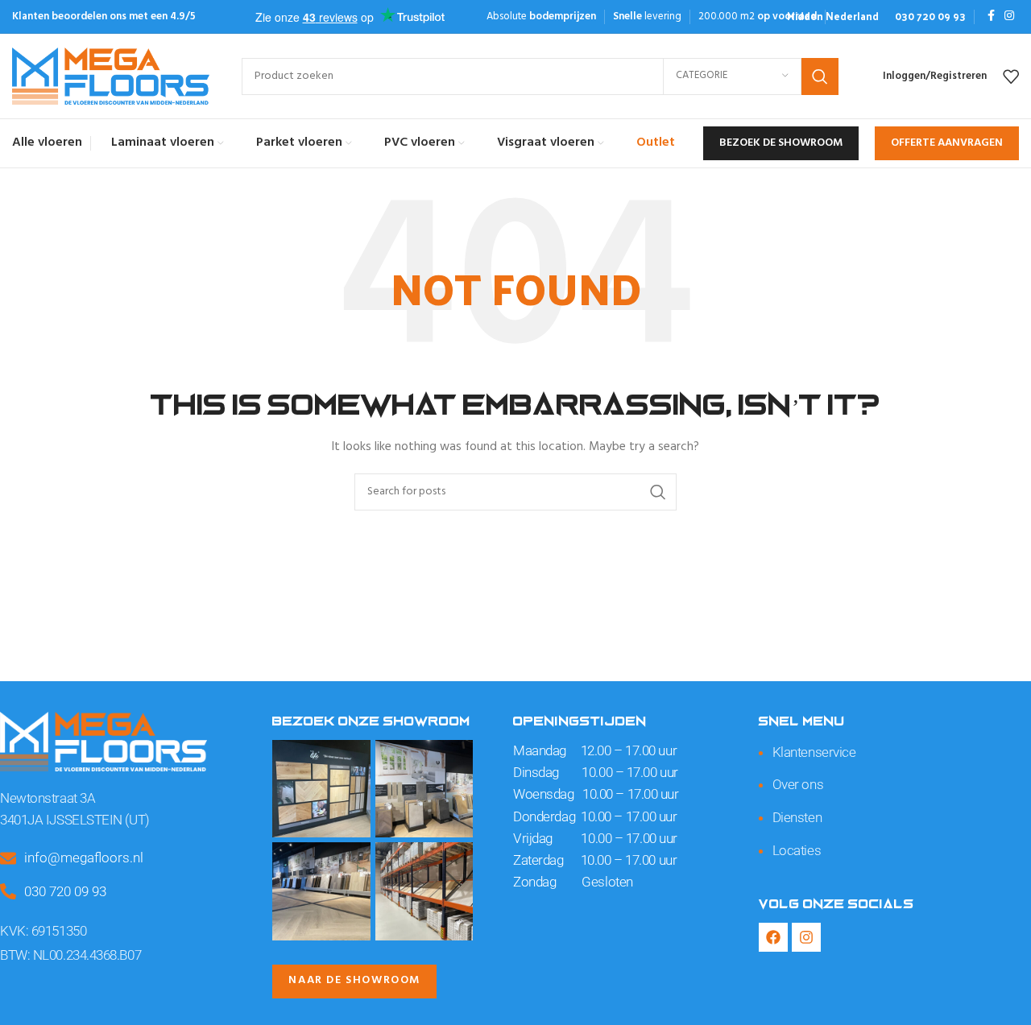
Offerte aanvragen (947, 143)
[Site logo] (110, 76)
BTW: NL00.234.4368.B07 (70, 955)
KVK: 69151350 (43, 931)
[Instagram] (806, 937)
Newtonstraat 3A (47, 798)
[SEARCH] (819, 76)
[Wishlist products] (1011, 76)
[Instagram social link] (1009, 16)
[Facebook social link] (991, 16)
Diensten (797, 817)
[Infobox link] (833, 16)
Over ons (797, 784)
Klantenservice (814, 752)
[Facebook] (773, 937)
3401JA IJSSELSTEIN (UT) (75, 820)
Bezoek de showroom (781, 143)
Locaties (796, 850)
